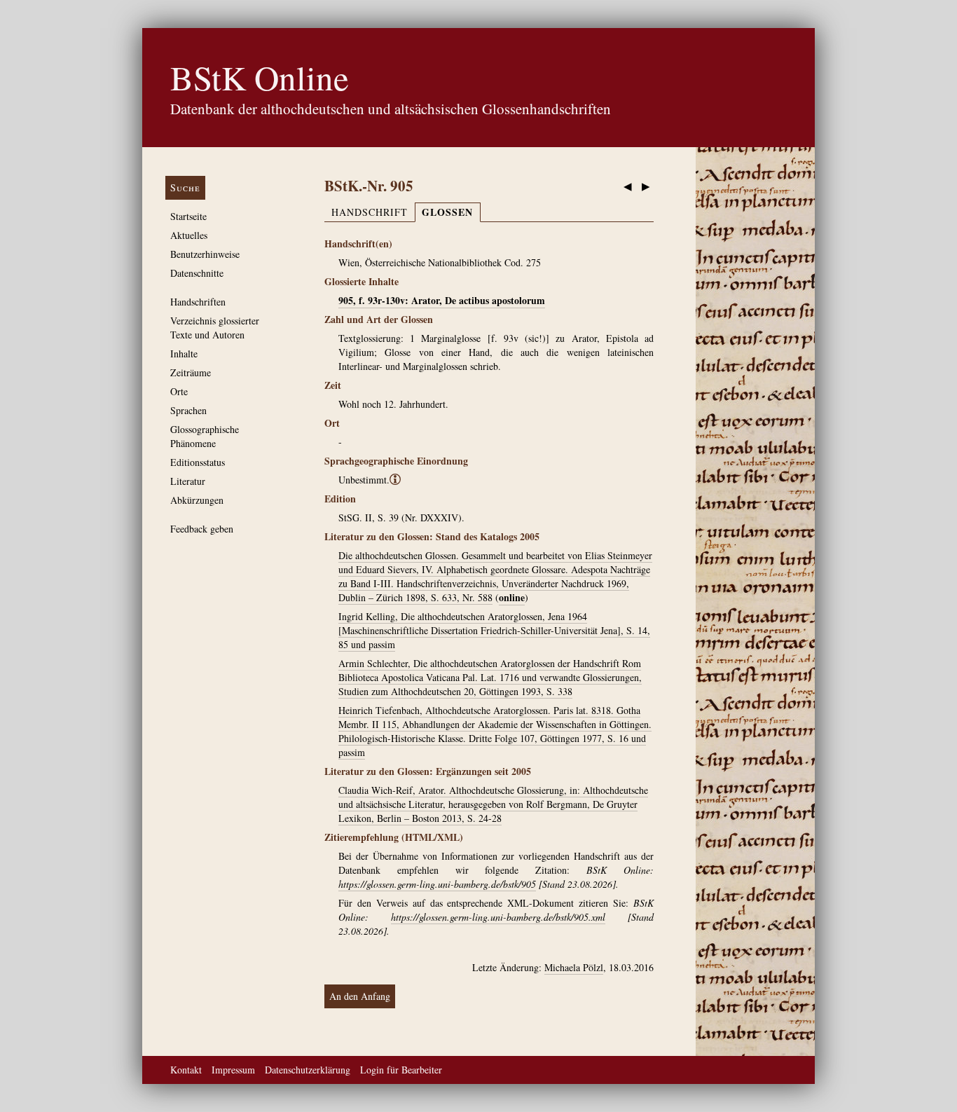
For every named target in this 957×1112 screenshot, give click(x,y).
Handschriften (198, 301)
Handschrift (369, 212)
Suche (185, 187)
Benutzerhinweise (205, 254)
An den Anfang (359, 996)
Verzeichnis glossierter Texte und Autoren (214, 327)
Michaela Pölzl (573, 967)
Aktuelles (188, 235)
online (512, 597)
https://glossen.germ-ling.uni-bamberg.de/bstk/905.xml (498, 917)
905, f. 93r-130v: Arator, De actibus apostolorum (441, 300)
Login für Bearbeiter (401, 1069)
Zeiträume (190, 372)
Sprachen (188, 410)
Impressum (233, 1069)
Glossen (447, 212)
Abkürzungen (196, 500)
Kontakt (186, 1069)
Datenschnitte (196, 273)
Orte (179, 391)
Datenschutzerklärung (307, 1069)
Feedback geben (201, 528)
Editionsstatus (197, 462)
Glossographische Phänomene (204, 436)
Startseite (188, 216)
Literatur (187, 481)
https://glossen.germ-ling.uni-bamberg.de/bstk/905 (437, 884)
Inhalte (184, 353)
